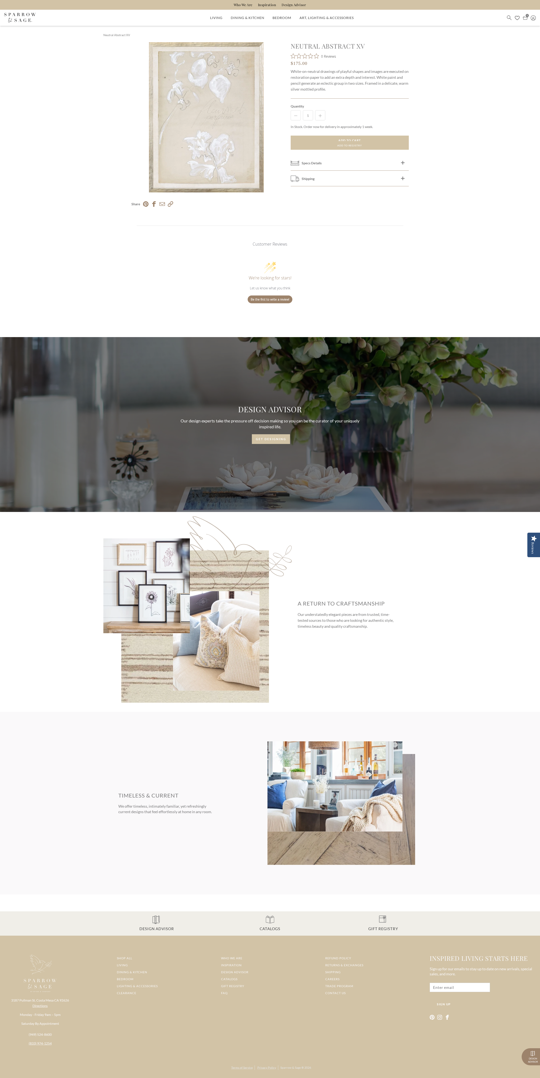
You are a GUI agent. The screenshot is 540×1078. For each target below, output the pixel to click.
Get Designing (271, 439)
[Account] (533, 17)
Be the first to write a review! (270, 299)
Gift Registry (232, 986)
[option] (206, 117)
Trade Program (339, 986)
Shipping (333, 972)
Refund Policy (338, 958)
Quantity (297, 106)
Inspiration (267, 5)
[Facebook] (447, 1017)
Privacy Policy (266, 1067)
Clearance (126, 993)
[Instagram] (439, 1017)
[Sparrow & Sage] (20, 18)
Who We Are (243, 5)
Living (216, 18)
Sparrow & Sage (290, 1067)
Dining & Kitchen (247, 18)
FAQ (224, 993)
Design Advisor (294, 5)
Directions (40, 1006)
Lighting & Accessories (137, 986)
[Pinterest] (432, 1017)
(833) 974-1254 (40, 1043)
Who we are (231, 958)
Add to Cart (349, 140)
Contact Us (335, 993)
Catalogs (229, 979)
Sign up (444, 1004)
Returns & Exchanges (344, 965)
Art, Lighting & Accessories (327, 18)
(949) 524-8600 (40, 1034)
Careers (332, 979)
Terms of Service (242, 1067)
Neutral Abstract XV (116, 35)
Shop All (124, 958)
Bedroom (282, 18)
